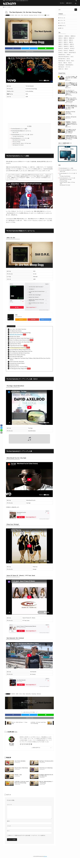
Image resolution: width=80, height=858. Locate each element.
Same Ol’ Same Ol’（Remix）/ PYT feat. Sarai (22, 143)
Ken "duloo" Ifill (61, 58)
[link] (21, 744)
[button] (13, 48)
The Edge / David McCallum (18, 136)
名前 (8, 821)
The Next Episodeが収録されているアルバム (21, 130)
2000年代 (66, 44)
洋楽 (66, 68)
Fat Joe (66, 50)
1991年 (60, 40)
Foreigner (71, 50)
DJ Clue (72, 48)
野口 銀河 (11, 744)
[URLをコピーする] (1, 433)
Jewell (68, 54)
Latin (68, 58)
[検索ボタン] (75, 3)
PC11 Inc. (45, 856)
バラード (67, 66)
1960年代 (60, 36)
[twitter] (27, 744)
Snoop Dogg (31, 15)
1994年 (60, 42)
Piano (68, 60)
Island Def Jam (61, 54)
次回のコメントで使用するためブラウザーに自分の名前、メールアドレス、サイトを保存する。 (27, 835)
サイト (8, 830)
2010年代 (66, 46)
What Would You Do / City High (65, 179)
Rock (69, 62)
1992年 (66, 40)
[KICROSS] (9, 3)
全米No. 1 (60, 68)
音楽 (61, 28)
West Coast (35, 15)
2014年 (72, 46)
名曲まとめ (62, 25)
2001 (16, 314)
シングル (7, 15)
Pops (60, 62)
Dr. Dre (19, 15)
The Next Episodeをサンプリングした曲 (20, 138)
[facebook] (25, 744)
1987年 (60, 38)
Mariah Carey (61, 60)
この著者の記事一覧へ (35, 747)
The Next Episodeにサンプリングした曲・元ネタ (22, 134)
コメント (9, 804)
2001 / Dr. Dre (15, 132)
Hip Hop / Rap (26, 15)
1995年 (66, 42)
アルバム (62, 17)
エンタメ (62, 20)
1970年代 (67, 36)
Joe (72, 56)
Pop (72, 60)
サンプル (62, 3)
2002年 (72, 44)
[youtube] (31, 744)
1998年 (71, 42)
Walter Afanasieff (69, 64)
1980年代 (73, 36)
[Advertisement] (29, 110)
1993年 (71, 40)
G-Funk (60, 52)
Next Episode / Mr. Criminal (18, 144)
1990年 (66, 38)
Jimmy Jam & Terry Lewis (63, 56)
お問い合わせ (69, 3)
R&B (65, 62)
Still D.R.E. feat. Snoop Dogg (16, 334)
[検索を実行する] (75, 9)
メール (9, 825)
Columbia (66, 48)
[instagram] (29, 744)
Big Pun (60, 48)
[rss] (76, 0)
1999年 (16, 15)
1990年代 (12, 15)
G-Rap (22, 15)
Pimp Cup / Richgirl (16, 141)
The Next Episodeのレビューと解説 (19, 128)
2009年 (60, 46)
